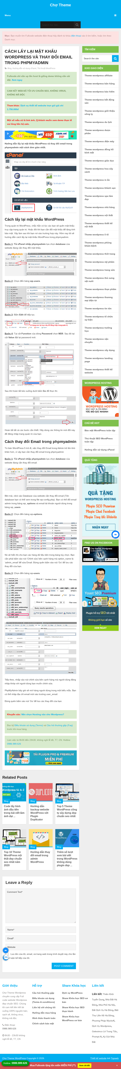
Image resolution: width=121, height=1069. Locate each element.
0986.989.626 (14, 744)
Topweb (115, 1058)
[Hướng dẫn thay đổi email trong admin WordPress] (41, 838)
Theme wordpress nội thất (99, 215)
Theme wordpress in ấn (97, 180)
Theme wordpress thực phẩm (100, 289)
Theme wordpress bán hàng (100, 83)
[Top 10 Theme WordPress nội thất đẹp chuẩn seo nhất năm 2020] (14, 838)
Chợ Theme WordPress (14, 1058)
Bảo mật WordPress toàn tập (100, 430)
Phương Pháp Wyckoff (103, 1020)
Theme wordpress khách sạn (100, 188)
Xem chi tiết (84, 1065)
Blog (10, 68)
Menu (8, 15)
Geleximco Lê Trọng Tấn (104, 1031)
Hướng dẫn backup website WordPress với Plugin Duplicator (39, 813)
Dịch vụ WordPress (72, 993)
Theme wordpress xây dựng (100, 350)
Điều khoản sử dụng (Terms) (28, 725)
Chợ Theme (60, 5)
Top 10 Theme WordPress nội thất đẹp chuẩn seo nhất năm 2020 (13, 859)
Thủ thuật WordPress (46, 68)
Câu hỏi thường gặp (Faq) (60, 725)
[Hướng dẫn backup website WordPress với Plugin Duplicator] (41, 792)
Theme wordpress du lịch (98, 122)
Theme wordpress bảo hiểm (99, 91)
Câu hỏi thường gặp (43, 993)
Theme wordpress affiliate (98, 75)
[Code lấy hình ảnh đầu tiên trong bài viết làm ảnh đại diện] (14, 792)
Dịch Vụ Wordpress (101, 1026)
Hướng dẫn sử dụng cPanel (24, 68)
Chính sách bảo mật (43, 1023)
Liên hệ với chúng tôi (43, 1007)
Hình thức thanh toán (43, 1018)
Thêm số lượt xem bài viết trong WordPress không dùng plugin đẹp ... (67, 859)
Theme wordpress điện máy (99, 141)
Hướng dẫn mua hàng (44, 1013)
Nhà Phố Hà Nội (107, 1005)
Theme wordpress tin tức (98, 308)
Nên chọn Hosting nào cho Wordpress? (42, 714)
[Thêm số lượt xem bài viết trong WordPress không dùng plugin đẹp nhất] (67, 838)
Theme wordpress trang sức (100, 270)
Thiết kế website (98, 1058)
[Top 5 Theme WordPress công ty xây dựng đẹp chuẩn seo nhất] (67, 792)
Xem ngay (17, 80)
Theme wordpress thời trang (100, 254)
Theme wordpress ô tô (97, 234)
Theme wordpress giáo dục (99, 160)
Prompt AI (97, 1036)
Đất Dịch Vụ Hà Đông (102, 1010)
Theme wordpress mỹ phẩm (99, 262)
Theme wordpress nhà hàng (100, 207)
